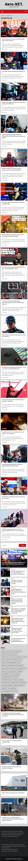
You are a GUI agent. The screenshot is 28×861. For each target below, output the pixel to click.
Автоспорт (4, 35)
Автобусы (8, 659)
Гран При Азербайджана (11, 662)
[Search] (26, 11)
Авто (3, 659)
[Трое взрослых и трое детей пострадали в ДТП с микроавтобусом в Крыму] (5, 640)
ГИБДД (3, 662)
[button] (2, 11)
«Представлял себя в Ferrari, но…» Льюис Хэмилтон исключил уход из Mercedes (18, 572)
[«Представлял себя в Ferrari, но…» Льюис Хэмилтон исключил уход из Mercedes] (5, 573)
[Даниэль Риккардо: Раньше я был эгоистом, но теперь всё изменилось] (14, 91)
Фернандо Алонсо (6, 682)
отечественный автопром (7, 691)
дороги (3, 685)
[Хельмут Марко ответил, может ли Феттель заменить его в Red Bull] (14, 421)
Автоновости (15, 659)
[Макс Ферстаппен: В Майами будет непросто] (14, 61)
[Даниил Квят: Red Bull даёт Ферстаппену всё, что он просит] (14, 486)
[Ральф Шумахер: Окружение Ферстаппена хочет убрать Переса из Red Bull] (14, 224)
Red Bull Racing (5, 656)
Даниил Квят (4, 665)
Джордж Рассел (12, 665)
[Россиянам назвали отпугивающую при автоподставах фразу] (14, 756)
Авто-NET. (14, 4)
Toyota (12, 656)
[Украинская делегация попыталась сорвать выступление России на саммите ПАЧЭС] (5, 630)
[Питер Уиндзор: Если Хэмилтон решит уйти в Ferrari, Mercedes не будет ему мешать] (5, 591)
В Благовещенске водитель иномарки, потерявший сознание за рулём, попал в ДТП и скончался (13, 714)
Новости (4, 789)
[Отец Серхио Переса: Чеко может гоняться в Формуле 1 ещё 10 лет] (14, 389)
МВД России (13, 668)
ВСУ (21, 659)
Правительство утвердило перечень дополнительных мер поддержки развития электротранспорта (12, 819)
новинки (4, 688)
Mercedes (19, 651)
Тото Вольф (15, 679)
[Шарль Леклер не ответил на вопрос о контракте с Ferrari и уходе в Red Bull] (14, 158)
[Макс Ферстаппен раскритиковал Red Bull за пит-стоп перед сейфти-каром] (14, 256)
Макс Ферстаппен (22, 668)
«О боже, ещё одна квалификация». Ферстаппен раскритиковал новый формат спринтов (13, 302)
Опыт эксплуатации (11, 671)
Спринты (16, 676)
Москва (3, 671)
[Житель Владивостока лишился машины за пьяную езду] (14, 730)
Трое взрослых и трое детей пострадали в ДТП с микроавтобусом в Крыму (18, 640)
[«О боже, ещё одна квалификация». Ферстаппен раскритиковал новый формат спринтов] (14, 290)
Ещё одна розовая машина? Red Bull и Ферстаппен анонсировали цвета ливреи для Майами (13, 136)
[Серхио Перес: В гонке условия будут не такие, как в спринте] (14, 324)
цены (16, 691)
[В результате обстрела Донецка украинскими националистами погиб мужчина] (5, 601)
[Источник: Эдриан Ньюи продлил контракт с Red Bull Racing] (14, 192)
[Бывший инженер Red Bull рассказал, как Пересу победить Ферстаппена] (14, 454)
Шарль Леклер (23, 682)
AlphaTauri (4, 651)
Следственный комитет (7, 676)
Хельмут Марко (15, 682)
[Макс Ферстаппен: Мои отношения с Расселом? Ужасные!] (5, 582)
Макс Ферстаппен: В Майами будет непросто (13, 71)
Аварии (24, 656)
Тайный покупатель (6, 679)
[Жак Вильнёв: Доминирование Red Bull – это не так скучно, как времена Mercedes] (14, 356)
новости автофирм (12, 688)
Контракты (20, 665)
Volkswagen (18, 656)
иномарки (9, 685)
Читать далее (4, 49)
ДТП (12, 597)
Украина (21, 679)
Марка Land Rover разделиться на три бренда (13, 792)
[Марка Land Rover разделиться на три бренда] (14, 782)
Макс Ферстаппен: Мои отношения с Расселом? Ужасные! (17, 582)
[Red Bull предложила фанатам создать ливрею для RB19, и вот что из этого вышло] (14, 518)
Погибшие (20, 671)
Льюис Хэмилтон (5, 668)
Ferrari (9, 651)
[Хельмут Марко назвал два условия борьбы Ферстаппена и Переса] (14, 28)
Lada (14, 651)
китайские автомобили (18, 685)
